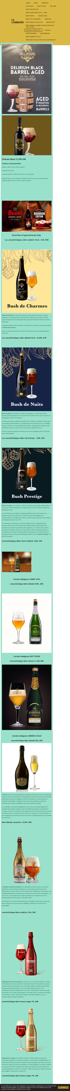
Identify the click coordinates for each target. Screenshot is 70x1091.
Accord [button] (63, 1087)
